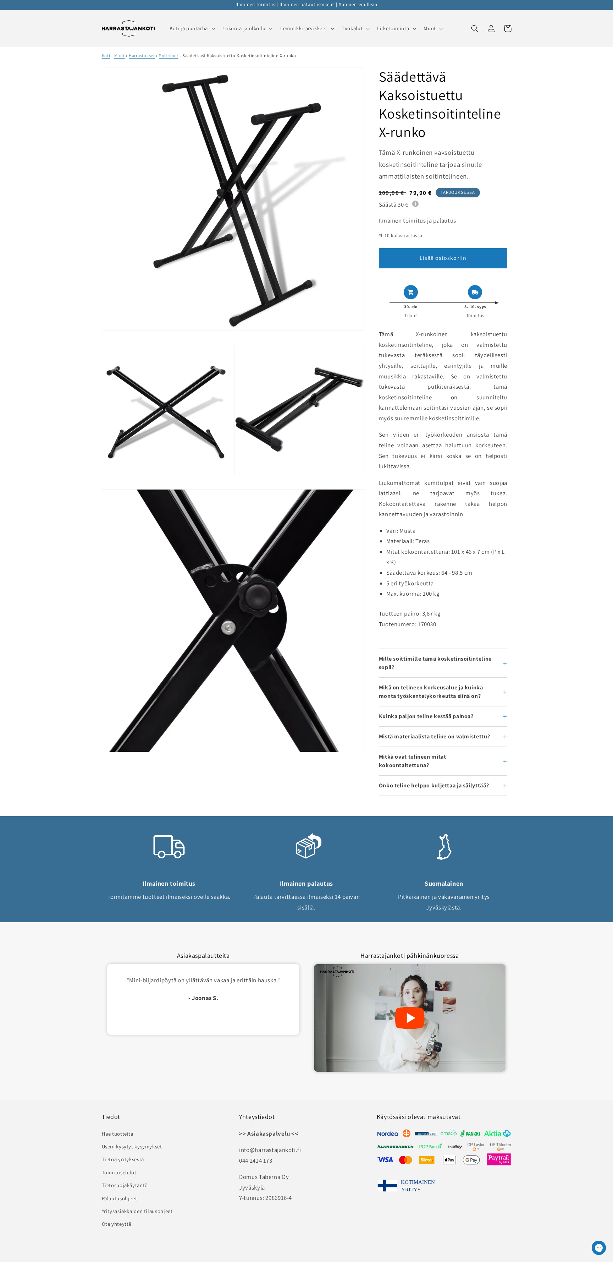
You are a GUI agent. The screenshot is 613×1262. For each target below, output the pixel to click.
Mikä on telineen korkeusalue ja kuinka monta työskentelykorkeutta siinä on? (431, 692)
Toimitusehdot (119, 1172)
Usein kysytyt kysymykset (132, 1146)
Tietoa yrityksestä (123, 1159)
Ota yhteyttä (117, 1223)
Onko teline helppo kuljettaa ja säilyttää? (434, 785)
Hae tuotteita (117, 1133)
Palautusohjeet (119, 1198)
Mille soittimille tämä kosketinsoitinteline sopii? (435, 663)
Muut (119, 56)
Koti (106, 56)
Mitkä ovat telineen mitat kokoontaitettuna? (412, 761)
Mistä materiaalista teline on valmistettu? (434, 736)
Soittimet (168, 56)
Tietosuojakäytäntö (125, 1185)
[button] (191, 28)
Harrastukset (142, 56)
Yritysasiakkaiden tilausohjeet (137, 1211)
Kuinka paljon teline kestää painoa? (426, 716)
